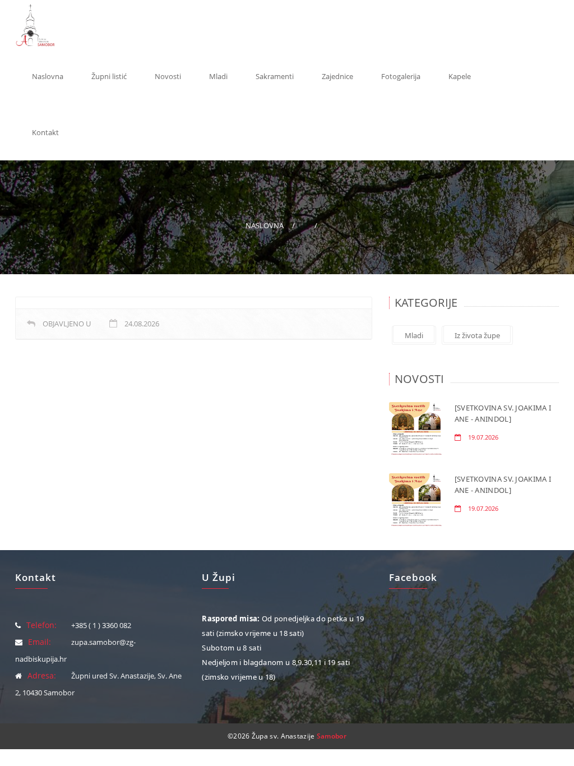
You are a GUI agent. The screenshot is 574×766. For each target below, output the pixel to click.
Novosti (168, 76)
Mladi (218, 76)
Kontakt (45, 132)
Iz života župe (477, 335)
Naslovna (47, 76)
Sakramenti (275, 76)
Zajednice (337, 76)
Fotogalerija (400, 76)
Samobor (331, 736)
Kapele (459, 76)
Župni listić (109, 76)
